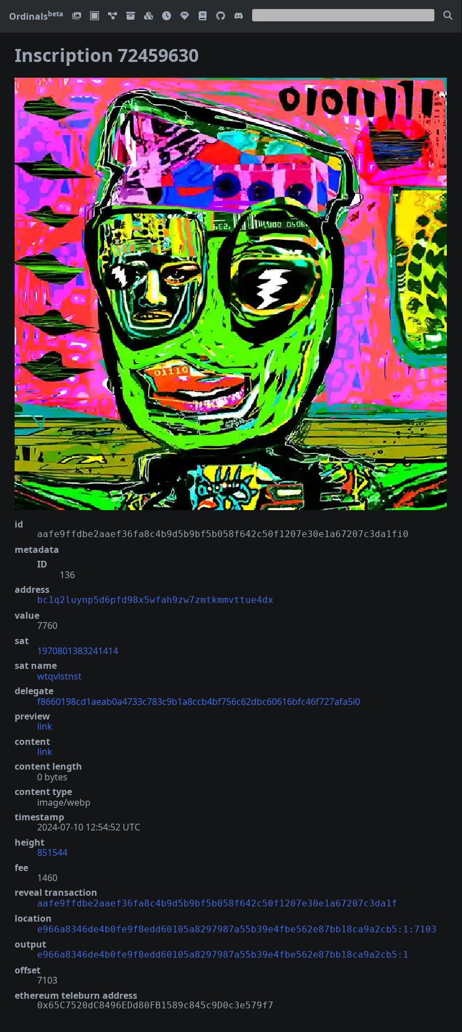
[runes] (94, 16)
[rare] (184, 16)
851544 (52, 852)
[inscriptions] (76, 16)
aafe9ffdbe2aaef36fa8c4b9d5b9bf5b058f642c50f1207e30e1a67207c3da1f (217, 903)
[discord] (238, 16)
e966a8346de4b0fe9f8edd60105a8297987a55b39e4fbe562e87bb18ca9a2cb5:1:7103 (237, 929)
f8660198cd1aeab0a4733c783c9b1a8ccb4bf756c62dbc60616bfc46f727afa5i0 (198, 701)
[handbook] (202, 16)
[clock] (166, 16)
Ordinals (36, 16)
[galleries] (130, 16)
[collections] (112, 16)
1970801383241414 (77, 651)
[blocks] (148, 16)
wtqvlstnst (59, 676)
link (44, 726)
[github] (220, 16)
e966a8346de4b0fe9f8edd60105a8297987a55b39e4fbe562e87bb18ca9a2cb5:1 (223, 954)
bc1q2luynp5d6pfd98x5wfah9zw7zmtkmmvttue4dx (155, 600)
